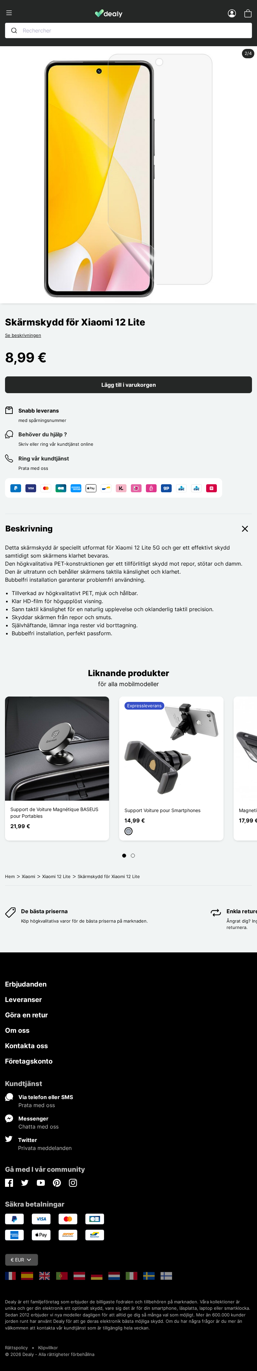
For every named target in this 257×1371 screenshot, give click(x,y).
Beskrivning (29, 528)
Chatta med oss (38, 1126)
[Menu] (50, 13)
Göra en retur (26, 1015)
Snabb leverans (38, 410)
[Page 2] (133, 856)
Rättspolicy (16, 1347)
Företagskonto (29, 1061)
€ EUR (17, 1259)
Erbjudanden (26, 984)
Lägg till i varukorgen (128, 384)
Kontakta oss (26, 1046)
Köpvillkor (48, 1347)
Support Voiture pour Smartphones (162, 810)
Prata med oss (36, 1105)
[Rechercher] (14, 30)
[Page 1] (124, 856)
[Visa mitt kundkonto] (232, 13)
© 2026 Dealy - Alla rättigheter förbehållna (49, 1354)
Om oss (17, 1030)
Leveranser (23, 1000)
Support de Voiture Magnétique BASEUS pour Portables (54, 812)
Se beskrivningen (23, 335)
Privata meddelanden (45, 1148)
